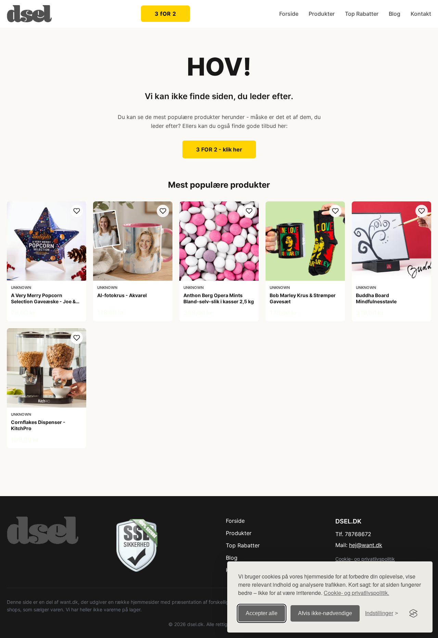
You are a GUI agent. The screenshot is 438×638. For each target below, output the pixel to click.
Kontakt (421, 13)
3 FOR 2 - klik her (219, 149)
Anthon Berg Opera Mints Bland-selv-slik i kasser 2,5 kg (218, 298)
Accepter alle (262, 613)
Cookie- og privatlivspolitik (365, 559)
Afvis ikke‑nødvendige (325, 613)
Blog (394, 13)
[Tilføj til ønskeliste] (76, 211)
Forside (288, 13)
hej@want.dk (365, 545)
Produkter (322, 13)
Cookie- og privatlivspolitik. (356, 593)
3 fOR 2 (165, 13)
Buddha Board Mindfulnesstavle (376, 298)
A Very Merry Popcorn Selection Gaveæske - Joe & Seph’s (43, 301)
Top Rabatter (361, 13)
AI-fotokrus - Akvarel (122, 295)
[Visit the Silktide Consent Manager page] (413, 613)
